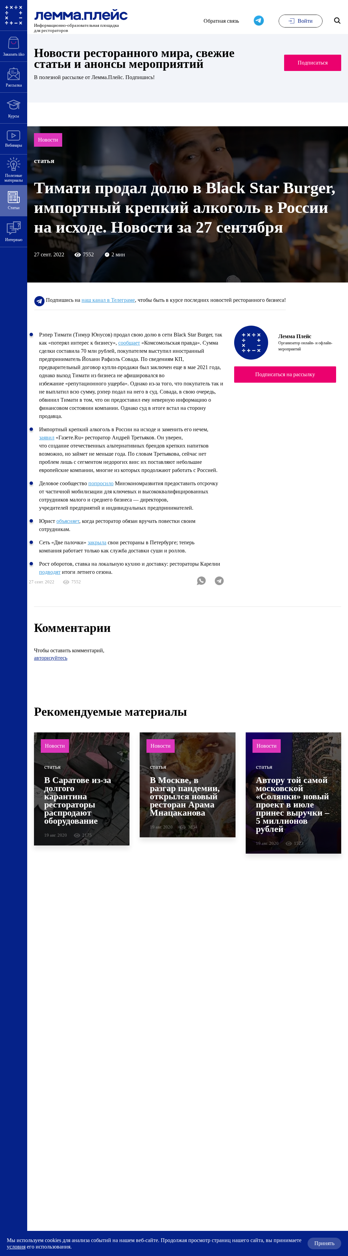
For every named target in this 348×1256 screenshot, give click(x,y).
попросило (101, 483)
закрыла (97, 542)
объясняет (67, 521)
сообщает (129, 343)
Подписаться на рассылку (285, 374)
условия (16, 1247)
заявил (46, 437)
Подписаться (313, 63)
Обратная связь (221, 21)
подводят (49, 572)
